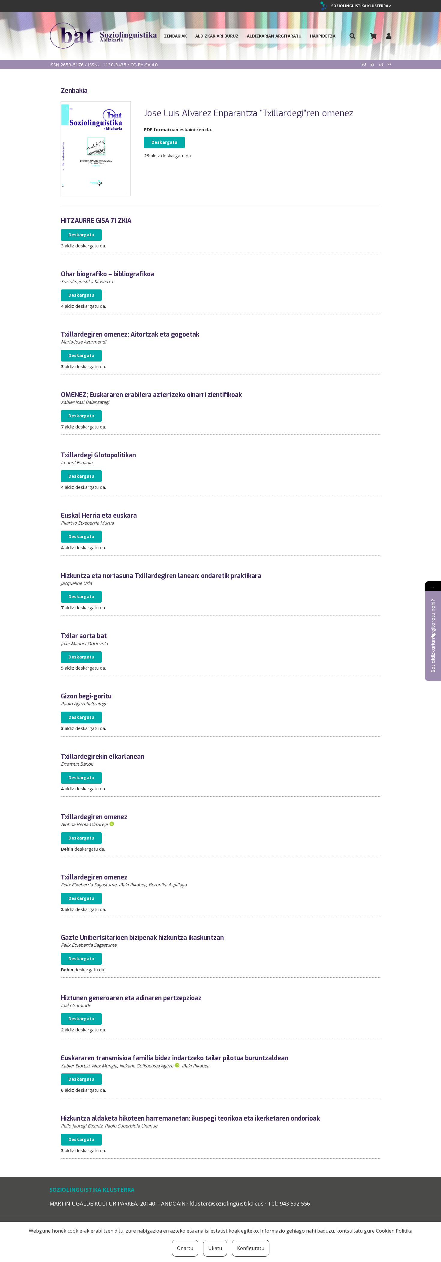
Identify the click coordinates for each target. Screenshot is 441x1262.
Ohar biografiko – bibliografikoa (107, 274)
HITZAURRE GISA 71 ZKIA (96, 220)
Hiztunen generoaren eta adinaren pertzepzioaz (131, 998)
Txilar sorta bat (84, 636)
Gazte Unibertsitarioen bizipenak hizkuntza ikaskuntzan (142, 938)
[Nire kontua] (389, 36)
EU (364, 64)
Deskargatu (164, 142)
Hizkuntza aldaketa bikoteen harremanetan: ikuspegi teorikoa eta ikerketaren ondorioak (190, 1118)
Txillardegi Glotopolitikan (98, 455)
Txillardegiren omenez (94, 817)
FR (390, 64)
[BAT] (103, 36)
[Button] (352, 36)
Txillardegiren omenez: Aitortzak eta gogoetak (130, 334)
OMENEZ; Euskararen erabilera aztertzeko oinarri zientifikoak (151, 395)
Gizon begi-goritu (86, 696)
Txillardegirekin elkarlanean (102, 756)
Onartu (185, 1248)
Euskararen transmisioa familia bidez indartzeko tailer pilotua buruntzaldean (174, 1058)
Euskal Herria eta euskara (99, 515)
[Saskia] (373, 36)
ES (372, 64)
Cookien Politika (394, 1230)
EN (381, 64)
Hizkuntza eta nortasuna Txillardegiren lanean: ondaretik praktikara (161, 576)
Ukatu (215, 1248)
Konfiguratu (250, 1248)
